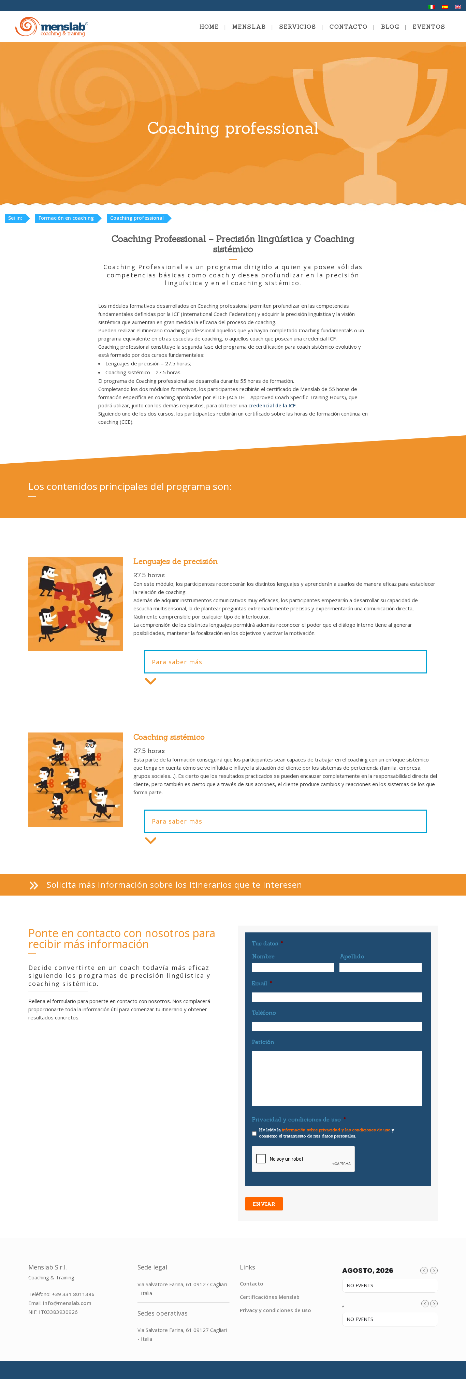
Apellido (352, 956)
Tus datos (267, 943)
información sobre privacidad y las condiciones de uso (336, 1129)
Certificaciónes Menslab (270, 1296)
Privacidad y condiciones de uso (299, 1119)
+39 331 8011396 (73, 1294)
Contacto (251, 1283)
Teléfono (264, 1012)
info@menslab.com (67, 1303)
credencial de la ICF (272, 405)
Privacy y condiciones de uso (275, 1310)
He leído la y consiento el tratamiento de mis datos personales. (326, 1132)
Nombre (263, 956)
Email (262, 983)
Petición (263, 1042)
